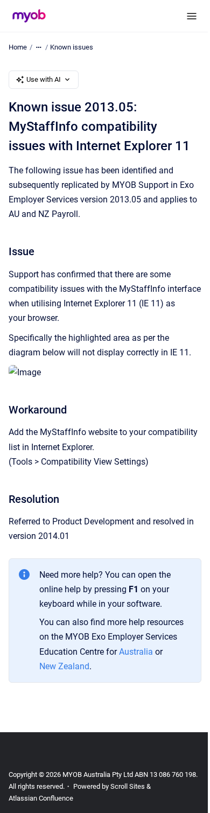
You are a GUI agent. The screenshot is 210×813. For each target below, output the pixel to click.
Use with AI (43, 79)
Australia (137, 652)
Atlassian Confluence (41, 798)
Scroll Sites (127, 786)
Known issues (71, 47)
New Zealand (64, 666)
